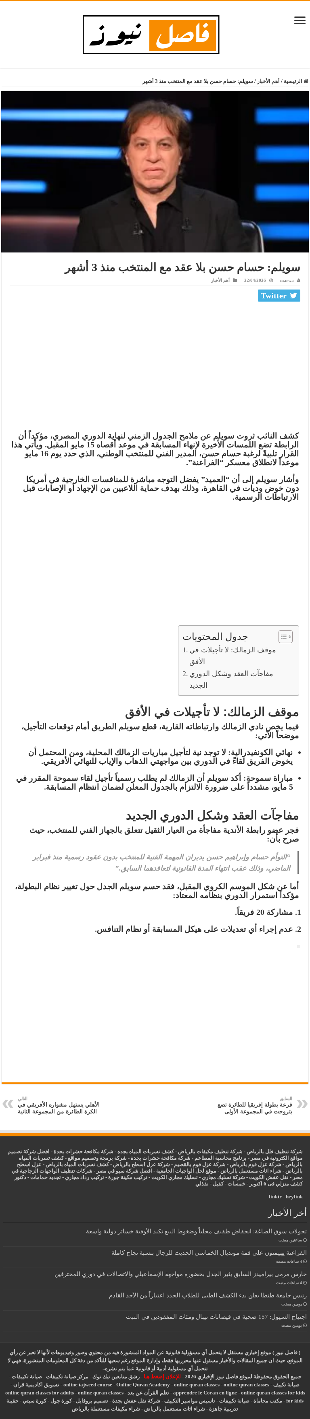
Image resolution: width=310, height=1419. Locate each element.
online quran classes (197, 1385)
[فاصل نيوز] (155, 32)
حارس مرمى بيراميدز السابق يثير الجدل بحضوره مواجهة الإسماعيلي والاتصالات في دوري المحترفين (180, 1273)
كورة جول (60, 1401)
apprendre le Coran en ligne (205, 1393)
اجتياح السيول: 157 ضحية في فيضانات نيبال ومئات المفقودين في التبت (216, 1316)
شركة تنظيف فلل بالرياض (275, 1151)
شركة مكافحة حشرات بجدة (161, 1158)
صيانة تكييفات (27, 1376)
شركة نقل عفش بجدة (136, 1401)
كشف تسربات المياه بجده (145, 1151)
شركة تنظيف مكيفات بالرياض (210, 1151)
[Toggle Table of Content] (281, 636)
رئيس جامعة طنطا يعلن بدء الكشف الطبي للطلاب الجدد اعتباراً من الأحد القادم (208, 1295)
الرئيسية (294, 81)
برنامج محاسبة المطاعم (221, 1158)
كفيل (218, 1184)
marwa (287, 280)
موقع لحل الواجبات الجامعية (186, 1171)
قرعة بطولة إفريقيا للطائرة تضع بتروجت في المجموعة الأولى (255, 1105)
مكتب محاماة (267, 1401)
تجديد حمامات (45, 1177)
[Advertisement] (155, 364)
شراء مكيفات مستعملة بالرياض (106, 1409)
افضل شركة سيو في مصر (124, 1171)
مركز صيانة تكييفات (67, 1376)
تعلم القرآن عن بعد (148, 1393)
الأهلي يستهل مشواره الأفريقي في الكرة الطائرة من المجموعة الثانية (59, 1105)
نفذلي (202, 1184)
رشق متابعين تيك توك (116, 1376)
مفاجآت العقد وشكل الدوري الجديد (231, 679)
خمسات (236, 1184)
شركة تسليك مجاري (223, 1177)
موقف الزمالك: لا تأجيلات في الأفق (232, 656)
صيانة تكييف (286, 1385)
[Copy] (298, 946)
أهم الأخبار (268, 81)
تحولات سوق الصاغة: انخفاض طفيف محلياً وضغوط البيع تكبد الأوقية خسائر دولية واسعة (196, 1231)
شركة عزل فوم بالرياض (255, 1164)
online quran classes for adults (39, 1393)
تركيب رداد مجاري (84, 1177)
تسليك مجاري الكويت (174, 1177)
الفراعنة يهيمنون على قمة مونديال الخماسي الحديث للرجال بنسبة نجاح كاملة (209, 1252)
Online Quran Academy (143, 1385)
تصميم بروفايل (92, 1401)
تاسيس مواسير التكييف (189, 1401)
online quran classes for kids (273, 1393)
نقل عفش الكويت (269, 1177)
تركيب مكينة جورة (127, 1177)
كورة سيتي (33, 1401)
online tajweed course (87, 1385)
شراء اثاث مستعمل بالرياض (250, 1171)
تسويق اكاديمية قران (36, 1385)
